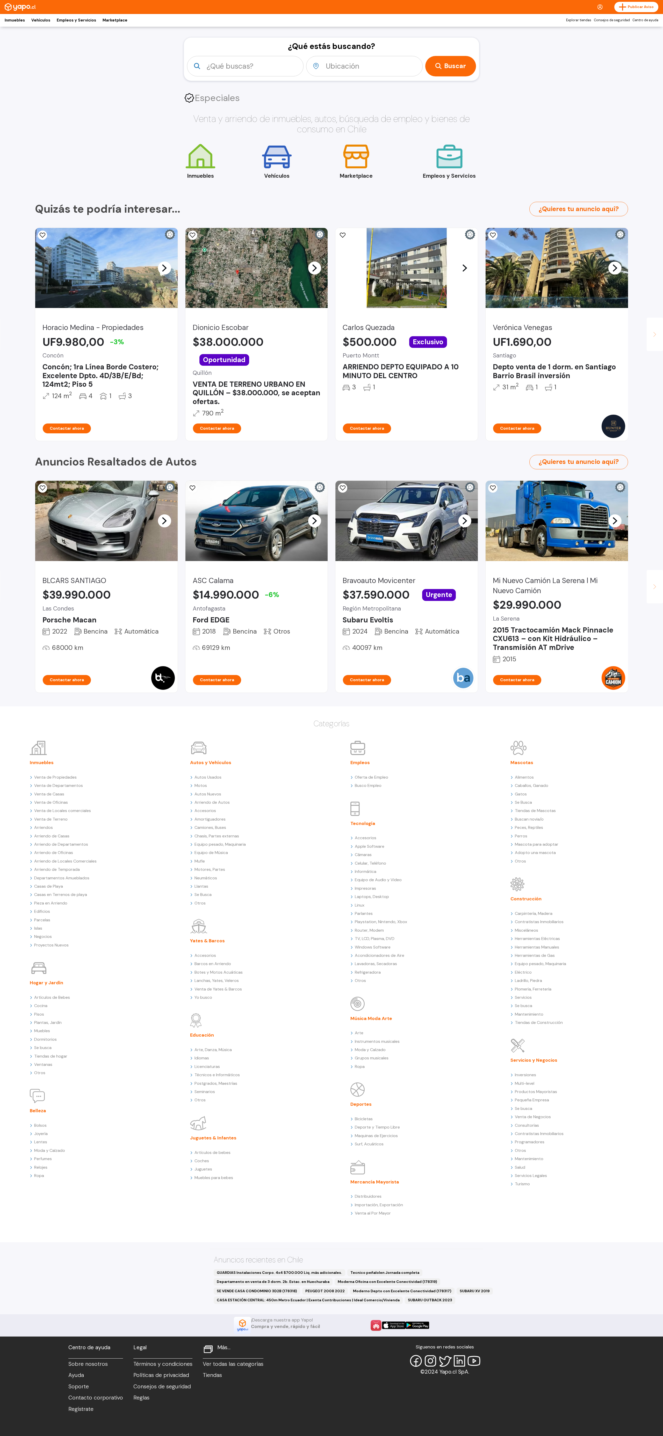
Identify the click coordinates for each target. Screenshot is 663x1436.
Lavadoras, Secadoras (376, 963)
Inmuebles (15, 20)
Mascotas (521, 762)
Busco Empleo (368, 785)
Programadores (529, 1142)
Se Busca (203, 894)
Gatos (521, 794)
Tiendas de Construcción (539, 1022)
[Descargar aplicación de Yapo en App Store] (394, 1325)
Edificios (42, 911)
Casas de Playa (48, 886)
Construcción (526, 899)
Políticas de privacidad (161, 1375)
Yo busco (203, 997)
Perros (521, 836)
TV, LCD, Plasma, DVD (374, 938)
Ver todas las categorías (233, 1364)
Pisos (39, 1014)
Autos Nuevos (207, 794)
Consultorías (527, 1125)
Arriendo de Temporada (57, 869)
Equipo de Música (211, 852)
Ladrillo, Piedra (528, 980)
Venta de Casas (49, 794)
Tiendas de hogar (50, 1056)
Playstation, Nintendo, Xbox (381, 921)
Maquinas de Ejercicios (376, 1135)
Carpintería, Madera (533, 913)
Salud (520, 1167)
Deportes (361, 1104)
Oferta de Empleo (371, 777)
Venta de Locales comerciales (62, 810)
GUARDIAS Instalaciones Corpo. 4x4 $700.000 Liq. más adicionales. (279, 1272)
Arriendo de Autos (212, 802)
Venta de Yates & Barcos (218, 989)
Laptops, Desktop (372, 896)
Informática (365, 871)
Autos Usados (207, 777)
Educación (202, 1035)
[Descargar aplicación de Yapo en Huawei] (376, 1325)
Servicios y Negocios (533, 1060)
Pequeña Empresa (532, 1100)
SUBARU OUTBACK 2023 (430, 1300)
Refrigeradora (368, 972)
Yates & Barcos (207, 941)
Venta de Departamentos (58, 785)
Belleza (38, 1111)
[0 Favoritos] (42, 235)
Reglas (141, 1397)
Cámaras (363, 854)
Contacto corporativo (95, 1397)
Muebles (42, 1030)
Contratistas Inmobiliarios (539, 921)
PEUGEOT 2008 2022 (325, 1291)
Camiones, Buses (210, 827)
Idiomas (201, 1058)
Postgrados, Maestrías (215, 1083)
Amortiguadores (210, 819)
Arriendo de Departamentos (61, 844)
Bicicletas (364, 1119)
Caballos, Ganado (531, 785)
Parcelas (42, 920)
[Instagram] (430, 1361)
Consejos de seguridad (612, 20)
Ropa (39, 1175)
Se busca (43, 1047)
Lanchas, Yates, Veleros (216, 980)
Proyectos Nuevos (51, 945)
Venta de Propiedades (55, 777)
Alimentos (524, 777)
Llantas (201, 886)
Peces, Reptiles (529, 827)
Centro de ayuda (645, 20)
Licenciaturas (207, 1066)
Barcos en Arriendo (212, 963)
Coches (201, 1161)
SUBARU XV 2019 (475, 1291)
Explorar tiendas (578, 20)
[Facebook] (416, 1361)
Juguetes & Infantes (213, 1138)
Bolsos (40, 1125)
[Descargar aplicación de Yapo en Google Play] (417, 1325)
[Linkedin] (459, 1361)
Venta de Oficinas (51, 802)
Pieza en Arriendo (50, 903)
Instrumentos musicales (377, 1041)
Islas (38, 928)
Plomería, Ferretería (533, 989)
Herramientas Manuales (537, 947)
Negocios (43, 936)
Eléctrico (523, 972)
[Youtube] (474, 1361)
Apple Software (369, 846)
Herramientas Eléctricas (537, 938)
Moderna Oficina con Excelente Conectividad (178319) (387, 1281)
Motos (200, 785)
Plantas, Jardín (48, 1022)
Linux (359, 905)
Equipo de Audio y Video (378, 879)
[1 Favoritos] (342, 235)
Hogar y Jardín (46, 983)
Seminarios (204, 1091)
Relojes (40, 1167)
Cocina (40, 1005)
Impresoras (365, 888)
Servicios (523, 997)
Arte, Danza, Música (213, 1049)
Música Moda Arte (371, 1018)
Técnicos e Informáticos (217, 1075)
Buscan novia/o (529, 819)
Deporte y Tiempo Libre (377, 1127)
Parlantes (364, 913)
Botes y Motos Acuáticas (218, 972)
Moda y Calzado (49, 1150)
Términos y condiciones (162, 1364)
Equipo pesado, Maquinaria (220, 844)
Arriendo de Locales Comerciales (65, 861)
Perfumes (43, 1158)
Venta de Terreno (51, 819)
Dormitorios (45, 1039)
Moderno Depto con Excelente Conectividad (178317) (402, 1291)
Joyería (41, 1133)
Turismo (522, 1184)
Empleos (360, 762)
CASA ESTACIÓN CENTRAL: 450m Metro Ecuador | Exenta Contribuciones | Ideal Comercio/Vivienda (308, 1300)
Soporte (78, 1386)
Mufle (199, 861)
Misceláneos (526, 930)
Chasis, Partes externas (216, 836)
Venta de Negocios (533, 1116)
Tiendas (212, 1375)
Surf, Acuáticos (369, 1144)
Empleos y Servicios (76, 20)
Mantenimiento (529, 1014)
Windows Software (373, 947)
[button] (164, 267)
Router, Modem (369, 930)
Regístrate (80, 1409)
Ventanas (43, 1064)
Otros (39, 1072)
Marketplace (115, 20)
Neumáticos (205, 878)
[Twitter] (445, 1361)
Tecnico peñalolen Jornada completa (384, 1272)
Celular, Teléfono (370, 863)
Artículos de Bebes (52, 997)
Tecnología (362, 823)
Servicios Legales (531, 1175)
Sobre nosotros (88, 1364)
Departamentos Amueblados (61, 878)
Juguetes (203, 1169)
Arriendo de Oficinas (53, 852)
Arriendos (43, 827)
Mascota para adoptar (536, 844)
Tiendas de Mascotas (535, 810)
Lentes (40, 1142)
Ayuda (76, 1375)
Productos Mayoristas (536, 1091)
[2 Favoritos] (192, 235)
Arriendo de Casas (51, 836)
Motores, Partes (209, 869)
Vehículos (40, 20)
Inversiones (525, 1075)
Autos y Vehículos (210, 762)
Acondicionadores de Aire (379, 955)
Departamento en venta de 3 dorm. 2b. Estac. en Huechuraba (273, 1281)
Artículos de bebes (212, 1152)
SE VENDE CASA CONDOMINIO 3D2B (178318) (257, 1291)
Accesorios (205, 810)
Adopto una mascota (535, 852)
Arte (359, 1033)
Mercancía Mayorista (374, 1182)
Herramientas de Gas (535, 955)
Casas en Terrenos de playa (60, 894)
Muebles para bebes (213, 1177)
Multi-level (524, 1083)
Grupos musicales (371, 1058)
